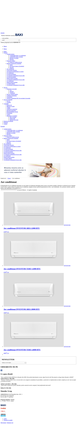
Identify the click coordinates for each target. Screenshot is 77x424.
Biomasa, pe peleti (14, 58)
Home (5, 51)
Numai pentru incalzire (12, 78)
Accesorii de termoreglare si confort (15, 71)
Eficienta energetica (11, 110)
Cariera (8, 114)
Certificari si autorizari (12, 109)
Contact (5, 124)
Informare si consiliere (12, 115)
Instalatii (12, 91)
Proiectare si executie (12, 89)
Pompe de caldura (11, 60)
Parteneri (6, 122)
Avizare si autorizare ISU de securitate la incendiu (18, 98)
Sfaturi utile (12, 118)
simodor (2, 33)
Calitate (8, 107)
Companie (6, 103)
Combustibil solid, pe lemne (16, 56)
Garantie (9, 102)
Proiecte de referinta (8, 121)
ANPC (5, 418)
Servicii (5, 87)
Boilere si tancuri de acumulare (14, 63)
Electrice (12, 59)
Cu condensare (10, 73)
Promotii (3, 126)
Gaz (11, 90)
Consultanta (9, 97)
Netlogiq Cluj (10, 422)
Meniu (5, 46)
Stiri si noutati (13, 117)
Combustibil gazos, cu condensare (18, 55)
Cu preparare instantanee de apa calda (16, 75)
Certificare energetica (12, 95)
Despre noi (9, 105)
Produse (5, 52)
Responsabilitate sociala (12, 111)
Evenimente (9, 113)
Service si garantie (8, 99)
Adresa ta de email (6, 362)
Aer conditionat (10, 69)
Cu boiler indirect (11, 83)
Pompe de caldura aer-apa (16, 62)
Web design (3, 422)
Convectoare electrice (12, 70)
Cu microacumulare (11, 74)
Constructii (12, 93)
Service (8, 101)
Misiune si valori (11, 106)
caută (3, 40)
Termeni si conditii (8, 420)
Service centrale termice (12, 94)
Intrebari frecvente (14, 119)
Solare (11, 65)
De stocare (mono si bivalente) (17, 66)
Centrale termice (10, 54)
